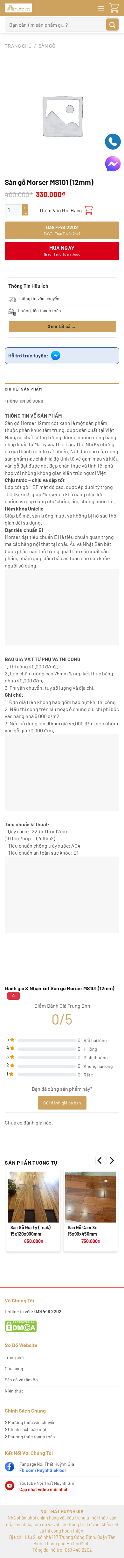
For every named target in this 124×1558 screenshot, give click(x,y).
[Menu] (101, 8)
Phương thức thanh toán (31, 1436)
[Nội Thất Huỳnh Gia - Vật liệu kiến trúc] (44, 8)
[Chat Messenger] (113, 163)
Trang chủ (18, 46)
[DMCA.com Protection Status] (21, 1326)
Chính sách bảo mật (26, 1429)
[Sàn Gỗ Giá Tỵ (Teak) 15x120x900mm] (33, 1197)
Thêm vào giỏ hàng (60, 210)
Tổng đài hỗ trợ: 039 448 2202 (62, 1550)
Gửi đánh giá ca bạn (62, 1102)
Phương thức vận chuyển (31, 1422)
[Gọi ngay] (113, 141)
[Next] (111, 1160)
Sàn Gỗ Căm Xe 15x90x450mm (83, 1231)
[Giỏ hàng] (114, 8)
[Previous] (100, 1160)
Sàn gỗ (46, 46)
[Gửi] (112, 24)
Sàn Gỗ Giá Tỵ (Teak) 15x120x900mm (30, 1231)
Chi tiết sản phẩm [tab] (23, 388)
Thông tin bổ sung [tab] (24, 401)
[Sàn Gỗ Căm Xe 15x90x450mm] (90, 1197)
